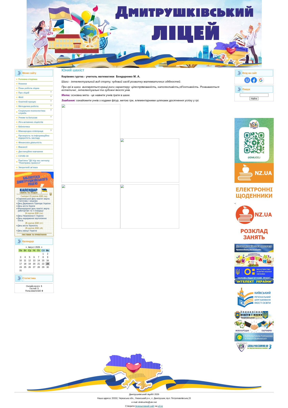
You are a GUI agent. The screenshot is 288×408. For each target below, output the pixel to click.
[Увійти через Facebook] (254, 80)
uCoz (160, 406)
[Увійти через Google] (261, 80)
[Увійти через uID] (247, 80)
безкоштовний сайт (144, 406)
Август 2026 (34, 247)
